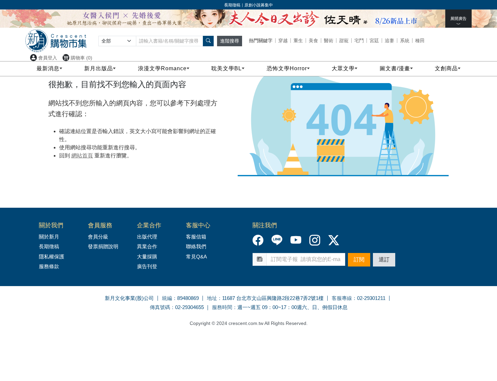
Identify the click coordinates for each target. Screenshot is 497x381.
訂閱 (359, 259)
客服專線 (342, 298)
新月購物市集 (56, 40)
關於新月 (49, 236)
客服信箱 (196, 236)
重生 (298, 40)
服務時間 (222, 307)
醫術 (328, 40)
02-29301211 (371, 298)
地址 (212, 298)
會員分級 (98, 236)
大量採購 (147, 256)
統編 (167, 298)
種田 (420, 40)
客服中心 (198, 225)
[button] (208, 41)
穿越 (283, 40)
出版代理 (148, 236)
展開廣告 (458, 18)
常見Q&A (196, 256)
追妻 (389, 40)
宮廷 (374, 40)
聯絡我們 (196, 246)
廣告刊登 (147, 266)
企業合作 (149, 225)
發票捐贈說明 (103, 246)
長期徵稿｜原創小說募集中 (248, 5)
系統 (404, 40)
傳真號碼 (160, 307)
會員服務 (100, 225)
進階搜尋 (229, 41)
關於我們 (51, 225)
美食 (313, 40)
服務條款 (49, 266)
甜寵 (344, 40)
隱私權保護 (51, 256)
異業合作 (147, 246)
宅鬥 (359, 40)
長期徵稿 (49, 246)
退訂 (384, 259)
